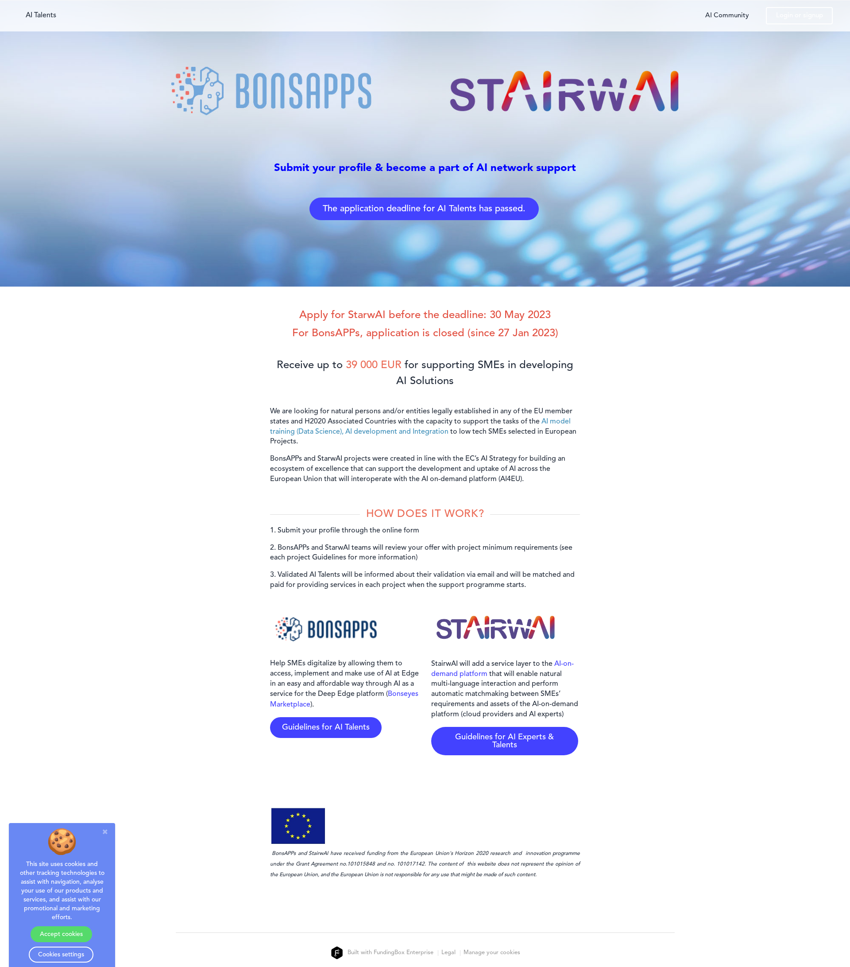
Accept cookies (61, 934)
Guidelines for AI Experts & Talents (504, 741)
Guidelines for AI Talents (326, 727)
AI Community (727, 15)
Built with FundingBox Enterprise (389, 952)
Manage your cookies (492, 953)
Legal (448, 953)
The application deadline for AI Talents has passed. (424, 209)
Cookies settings (61, 954)
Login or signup (799, 15)
